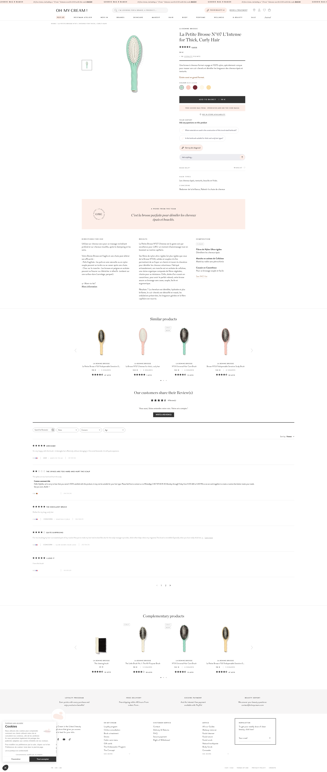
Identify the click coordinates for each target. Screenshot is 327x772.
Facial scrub (207, 740)
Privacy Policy (259, 768)
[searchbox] (41, 430)
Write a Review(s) (164, 414)
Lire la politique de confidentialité (16, 751)
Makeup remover (209, 730)
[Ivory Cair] (208, 87)
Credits (272, 768)
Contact (156, 726)
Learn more (209, 537)
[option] (87, 65)
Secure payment (160, 736)
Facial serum (207, 736)
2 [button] (163, 380)
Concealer (206, 750)
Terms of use (243, 768)
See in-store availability (213, 114)
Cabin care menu (111, 740)
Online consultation (112, 730)
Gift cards (108, 743)
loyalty (188, 56)
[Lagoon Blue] (181, 87)
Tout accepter (43, 759)
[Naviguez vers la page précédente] (157, 585)
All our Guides (208, 726)
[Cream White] (202, 87)
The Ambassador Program (115, 746)
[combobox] (67, 430)
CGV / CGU (229, 768)
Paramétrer (16, 759)
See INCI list (201, 276)
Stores (106, 736)
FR (52, 768)
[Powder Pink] (188, 87)
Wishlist (238, 168)
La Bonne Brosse (188, 29)
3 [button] (166, 380)
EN (56, 768)
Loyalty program (110, 726)
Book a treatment (239, 10)
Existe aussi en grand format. (191, 77)
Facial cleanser (208, 733)
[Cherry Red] (195, 87)
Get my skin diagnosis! (193, 147)
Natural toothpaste (210, 743)
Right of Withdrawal (161, 740)
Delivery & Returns (161, 730)
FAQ (155, 733)
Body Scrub (207, 746)
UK (61, 768)
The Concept (109, 750)
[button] (5, 768)
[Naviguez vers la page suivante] (170, 585)
